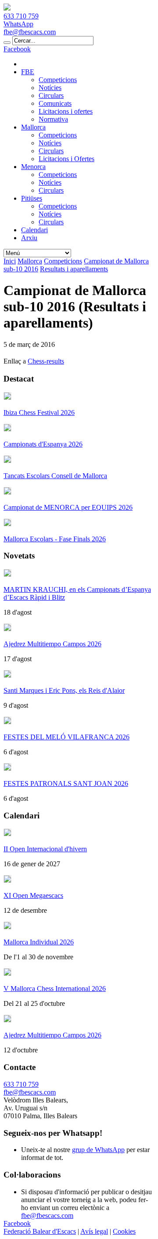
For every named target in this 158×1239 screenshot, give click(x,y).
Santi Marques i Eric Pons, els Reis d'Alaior (64, 690)
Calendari (34, 230)
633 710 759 (21, 16)
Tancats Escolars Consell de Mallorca (55, 475)
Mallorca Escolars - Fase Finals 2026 (55, 539)
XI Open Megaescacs (33, 895)
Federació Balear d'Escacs (40, 1231)
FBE (27, 72)
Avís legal (94, 1231)
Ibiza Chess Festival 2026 (39, 412)
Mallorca (33, 127)
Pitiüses (31, 198)
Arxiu (29, 237)
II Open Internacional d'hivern (45, 849)
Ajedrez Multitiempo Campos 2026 (52, 644)
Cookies (124, 1231)
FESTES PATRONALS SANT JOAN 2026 (66, 783)
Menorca (33, 166)
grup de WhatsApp (98, 1149)
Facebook (17, 49)
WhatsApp (18, 24)
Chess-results (46, 361)
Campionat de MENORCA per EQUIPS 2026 (68, 507)
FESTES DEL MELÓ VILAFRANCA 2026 (66, 737)
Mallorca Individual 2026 (39, 942)
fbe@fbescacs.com (30, 32)
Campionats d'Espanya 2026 (43, 444)
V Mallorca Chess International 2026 (55, 988)
